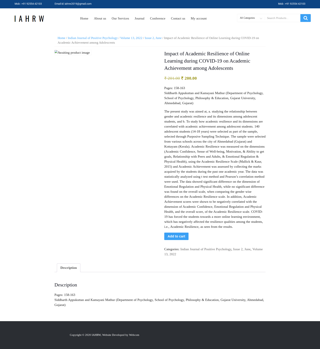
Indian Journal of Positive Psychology (93, 38)
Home (84, 18)
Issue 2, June (153, 38)
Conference (157, 18)
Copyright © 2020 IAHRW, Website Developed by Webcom (104, 334)
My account (199, 18)
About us (100, 18)
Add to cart (176, 236)
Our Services (120, 18)
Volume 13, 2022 (131, 38)
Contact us (178, 18)
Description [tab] (68, 268)
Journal (139, 18)
